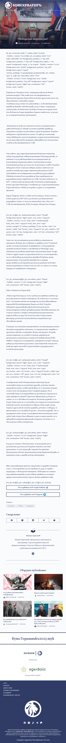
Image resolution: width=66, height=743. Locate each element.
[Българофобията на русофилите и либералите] (17, 609)
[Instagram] (29, 723)
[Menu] (61, 5)
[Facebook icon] (33, 553)
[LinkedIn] (33, 520)
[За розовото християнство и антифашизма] (17, 582)
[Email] (54, 520)
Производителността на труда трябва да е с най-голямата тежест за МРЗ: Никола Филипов (48, 622)
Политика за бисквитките (11, 690)
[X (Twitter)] (22, 520)
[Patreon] (41, 723)
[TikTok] (33, 723)
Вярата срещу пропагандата (44, 593)
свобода (20, 506)
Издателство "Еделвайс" (33, 675)
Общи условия (7, 688)
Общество (46, 43)
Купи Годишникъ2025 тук (33, 638)
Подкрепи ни (33, 660)
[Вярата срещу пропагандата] (48, 582)
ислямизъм (11, 506)
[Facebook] (11, 520)
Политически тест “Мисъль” (11, 695)
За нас (5, 683)
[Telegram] (43, 520)
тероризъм (30, 506)
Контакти (6, 685)
